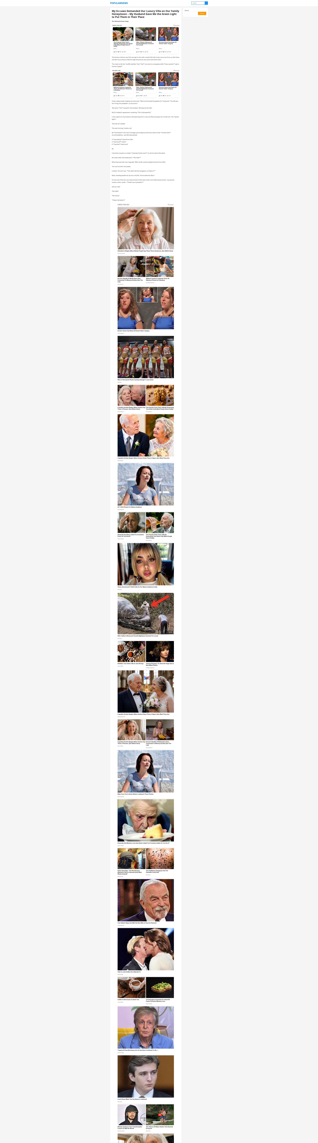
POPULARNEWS (119, 3)
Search (187, 10)
